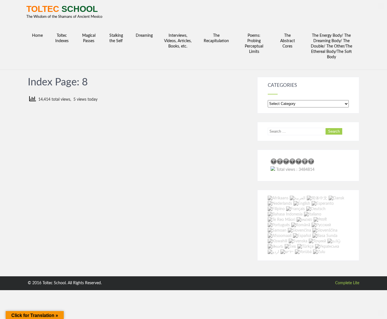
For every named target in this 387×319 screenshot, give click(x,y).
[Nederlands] (280, 204)
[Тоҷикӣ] (317, 241)
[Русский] (321, 225)
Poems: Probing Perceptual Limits (254, 44)
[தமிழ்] (334, 241)
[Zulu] (319, 252)
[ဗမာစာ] (304, 220)
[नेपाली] (320, 220)
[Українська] (327, 247)
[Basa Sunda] (324, 236)
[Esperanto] (323, 204)
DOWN (381, 313)
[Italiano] (312, 214)
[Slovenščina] (324, 230)
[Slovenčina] (299, 230)
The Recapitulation (216, 38)
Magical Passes (88, 38)
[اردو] (273, 252)
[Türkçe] (305, 247)
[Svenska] (298, 241)
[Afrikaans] (278, 198)
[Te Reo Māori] (281, 220)
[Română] (300, 225)
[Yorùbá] (303, 252)
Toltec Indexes (62, 38)
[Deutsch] (316, 209)
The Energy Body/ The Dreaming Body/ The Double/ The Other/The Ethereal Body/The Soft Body (331, 46)
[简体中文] (317, 198)
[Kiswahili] (277, 241)
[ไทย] (290, 247)
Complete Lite (347, 283)
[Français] (295, 209)
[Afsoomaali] (280, 236)
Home (37, 36)
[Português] (279, 225)
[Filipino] (276, 209)
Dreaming (144, 36)
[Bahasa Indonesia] (285, 214)
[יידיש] (287, 252)
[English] (302, 204)
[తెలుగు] (275, 247)
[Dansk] (336, 198)
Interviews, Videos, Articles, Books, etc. (178, 41)
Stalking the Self (116, 38)
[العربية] (297, 198)
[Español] (302, 236)
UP (381, 6)
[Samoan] (277, 230)
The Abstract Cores (287, 41)
